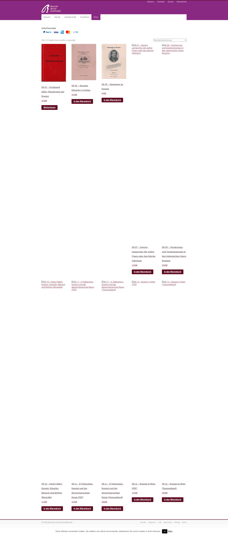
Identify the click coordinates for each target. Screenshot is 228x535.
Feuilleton (84, 17)
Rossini (47, 17)
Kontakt (161, 1)
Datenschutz (167, 522)
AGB (159, 522)
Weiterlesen (49, 107)
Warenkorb (182, 1)
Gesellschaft (70, 17)
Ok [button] (165, 531)
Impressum (152, 522)
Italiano (150, 1)
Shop (96, 17)
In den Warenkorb (82, 101)
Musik (57, 17)
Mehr (170, 531)
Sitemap (177, 522)
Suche (170, 1)
